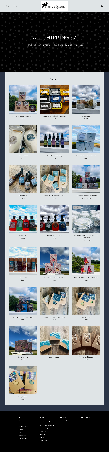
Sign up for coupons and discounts (47, 422)
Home (21, 421)
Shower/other (23, 438)
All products (23, 424)
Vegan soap (22, 435)
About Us (43, 431)
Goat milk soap (23, 427)
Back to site (43, 440)
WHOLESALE (44, 428)
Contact (42, 437)
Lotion (21, 430)
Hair (20, 432)
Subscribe (43, 434)
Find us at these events (47, 426)
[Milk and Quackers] (54, 6)
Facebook (66, 421)
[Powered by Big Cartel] (85, 417)
